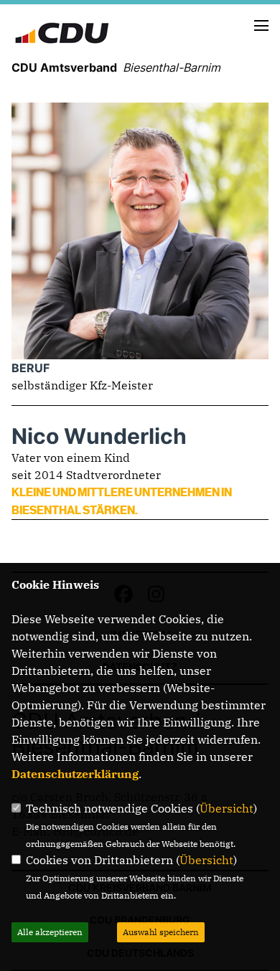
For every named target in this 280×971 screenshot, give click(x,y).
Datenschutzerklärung (75, 774)
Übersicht (226, 808)
